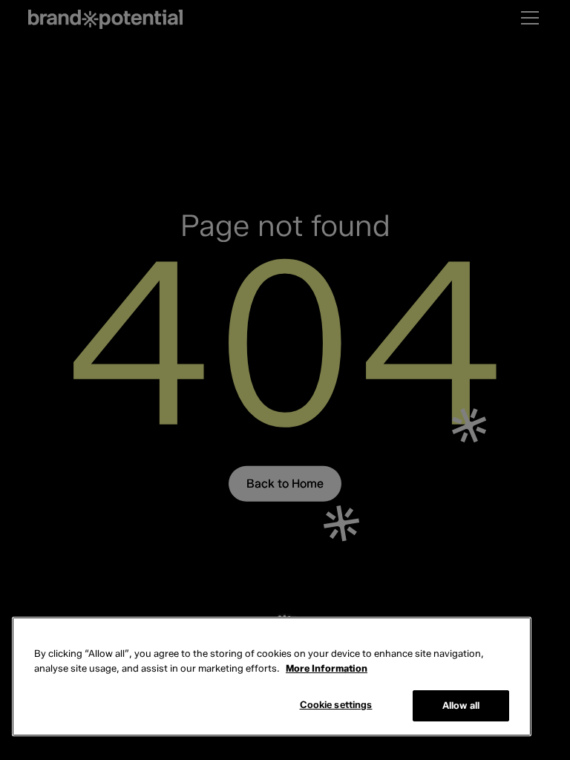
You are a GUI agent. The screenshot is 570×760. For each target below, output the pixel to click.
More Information (326, 668)
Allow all (460, 705)
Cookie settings (336, 704)
